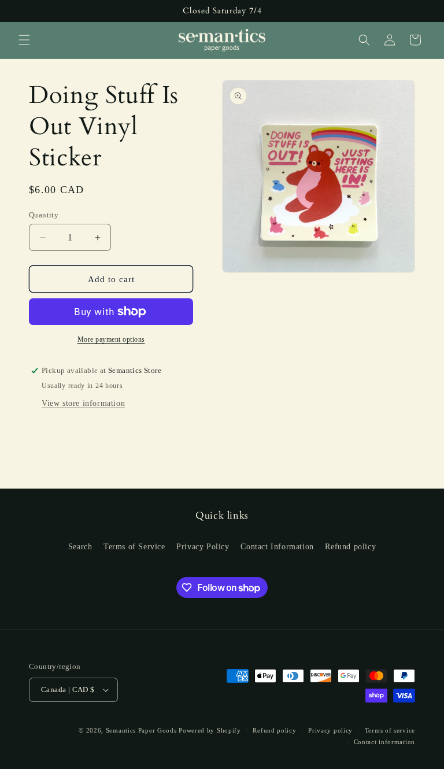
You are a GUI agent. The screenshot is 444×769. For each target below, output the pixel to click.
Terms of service (390, 730)
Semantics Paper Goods (141, 730)
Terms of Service (134, 546)
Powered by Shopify (210, 730)
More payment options (111, 339)
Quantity (43, 214)
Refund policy (350, 546)
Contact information (384, 741)
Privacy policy (330, 730)
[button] (24, 40)
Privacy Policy (202, 546)
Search (80, 546)
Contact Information (276, 546)
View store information (83, 403)
